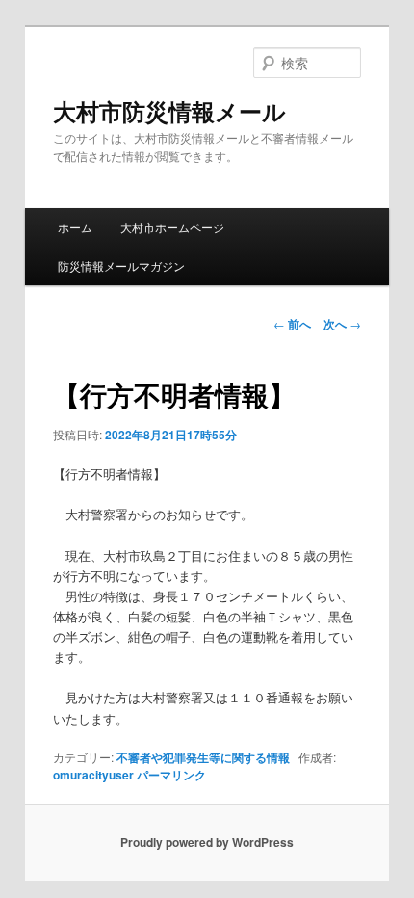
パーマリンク (171, 774)
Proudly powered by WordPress (207, 842)
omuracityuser (93, 774)
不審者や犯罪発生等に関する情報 (203, 757)
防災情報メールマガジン (121, 265)
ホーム (75, 227)
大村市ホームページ (172, 227)
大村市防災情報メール (169, 110)
